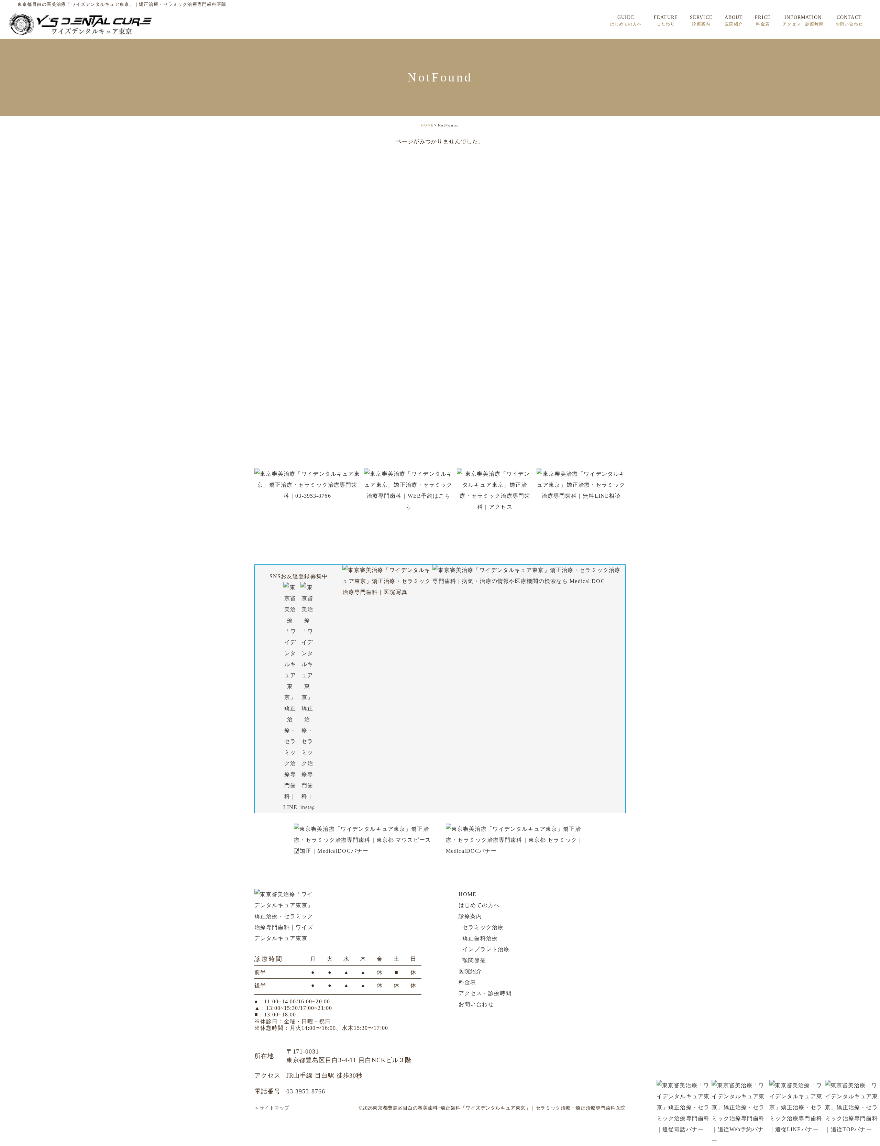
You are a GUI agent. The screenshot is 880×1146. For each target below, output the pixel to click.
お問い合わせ (476, 1004)
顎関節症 (474, 960)
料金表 (467, 982)
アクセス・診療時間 (485, 993)
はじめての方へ (479, 905)
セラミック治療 (483, 927)
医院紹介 (470, 971)
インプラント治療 (485, 949)
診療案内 (470, 916)
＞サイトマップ (271, 1108)
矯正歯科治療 (480, 938)
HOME (427, 125)
